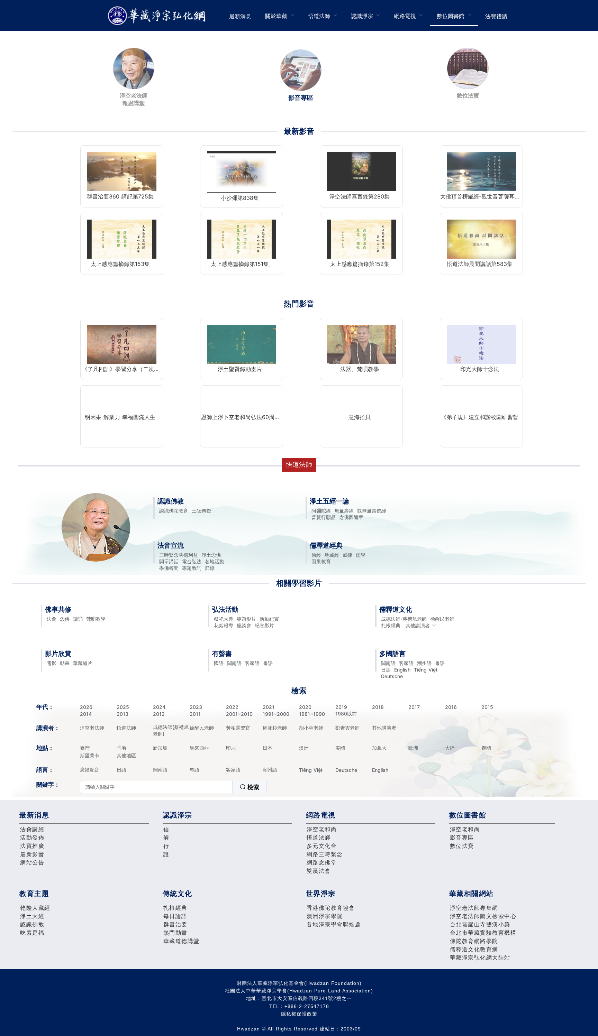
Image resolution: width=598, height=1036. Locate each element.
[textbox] (156, 787)
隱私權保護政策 (299, 1014)
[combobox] (173, 787)
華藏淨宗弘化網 (158, 15)
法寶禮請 (496, 16)
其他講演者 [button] (418, 625)
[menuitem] (240, 15)
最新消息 (240, 16)
